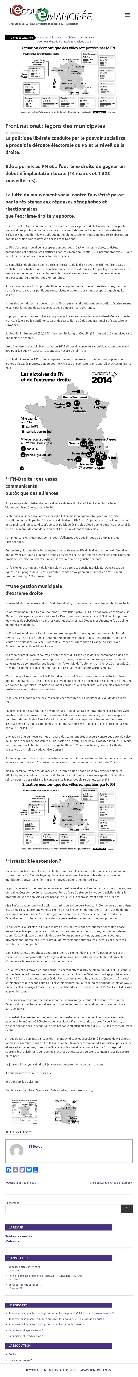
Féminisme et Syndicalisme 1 (26, 1335)
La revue (14, 1227)
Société (23, 132)
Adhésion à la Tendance (80, 37)
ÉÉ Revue (35, 1146)
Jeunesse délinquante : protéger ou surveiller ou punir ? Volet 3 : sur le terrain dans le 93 (62, 1313)
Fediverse (70, 1370)
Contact (13, 1354)
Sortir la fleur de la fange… (25, 1284)
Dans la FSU (16, 1258)
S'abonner (13, 1241)
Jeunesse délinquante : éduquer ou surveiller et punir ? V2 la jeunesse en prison (56, 1318)
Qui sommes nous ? (20, 1359)
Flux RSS (105, 1370)
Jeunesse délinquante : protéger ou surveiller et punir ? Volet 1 (46, 1324)
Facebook (53, 1370)
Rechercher (12, 1202)
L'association (18, 1345)
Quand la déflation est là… (23, 1182)
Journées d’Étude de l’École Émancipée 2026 (64, 41)
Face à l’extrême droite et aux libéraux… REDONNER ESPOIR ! (46, 1275)
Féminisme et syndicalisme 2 (26, 1330)
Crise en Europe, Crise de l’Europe (110, 1182)
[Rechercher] (127, 1209)
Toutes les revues (18, 1236)
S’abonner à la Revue (49, 37)
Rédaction (87, 1370)
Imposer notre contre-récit (24, 1266)
